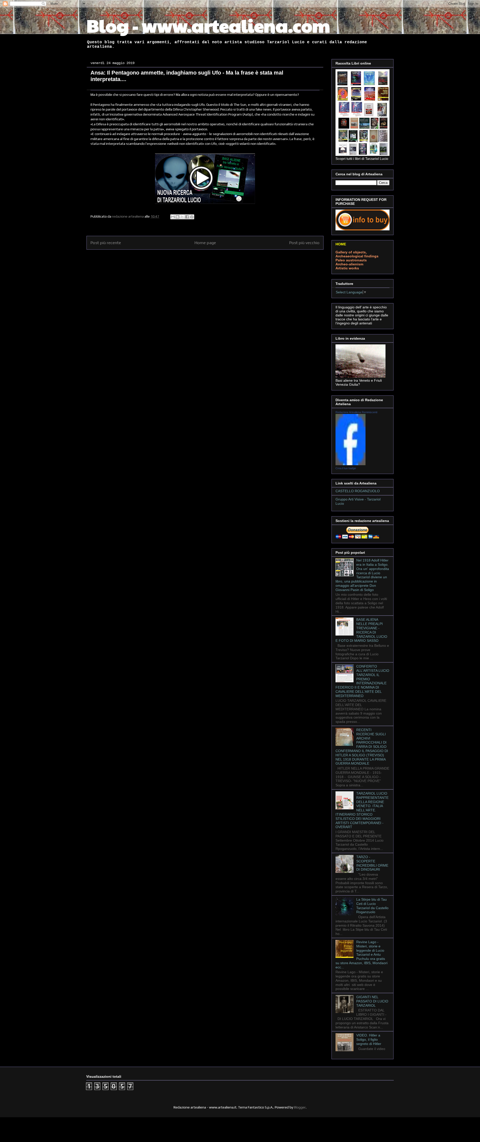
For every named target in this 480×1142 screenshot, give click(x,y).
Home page (205, 242)
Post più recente (105, 242)
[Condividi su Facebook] (187, 216)
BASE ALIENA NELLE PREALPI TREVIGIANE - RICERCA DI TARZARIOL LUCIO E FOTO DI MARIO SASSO (361, 630)
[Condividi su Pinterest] (191, 216)
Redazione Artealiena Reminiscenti (356, 412)
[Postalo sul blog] (177, 216)
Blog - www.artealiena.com (208, 25)
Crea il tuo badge (346, 468)
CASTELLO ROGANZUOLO (358, 491)
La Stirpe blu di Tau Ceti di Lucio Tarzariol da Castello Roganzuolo (372, 905)
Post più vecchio (304, 242)
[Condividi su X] (182, 216)
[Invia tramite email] (172, 216)
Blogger (300, 1107)
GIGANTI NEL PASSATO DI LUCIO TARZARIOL (372, 1001)
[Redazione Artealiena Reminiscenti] (351, 464)
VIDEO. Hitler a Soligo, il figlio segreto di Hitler (368, 1039)
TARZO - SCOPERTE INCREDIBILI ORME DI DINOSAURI (372, 863)
